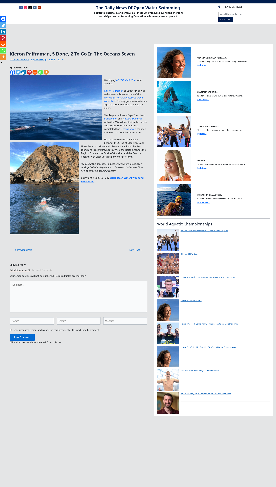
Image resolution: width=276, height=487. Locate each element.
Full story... (202, 65)
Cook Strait (130, 80)
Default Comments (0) (20, 270)
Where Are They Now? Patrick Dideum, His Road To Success (206, 393)
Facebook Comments (42, 270)
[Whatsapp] (40, 72)
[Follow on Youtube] (39, 7)
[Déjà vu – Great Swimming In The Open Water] (168, 380)
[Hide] (1, 63)
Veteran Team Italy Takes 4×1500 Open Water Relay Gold (204, 230)
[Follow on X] (30, 7)
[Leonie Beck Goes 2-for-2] (168, 310)
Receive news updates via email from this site (36, 342)
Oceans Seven (128, 129)
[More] (46, 72)
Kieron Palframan (113, 90)
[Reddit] (35, 72)
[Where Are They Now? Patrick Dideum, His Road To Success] (168, 403)
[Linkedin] (23, 72)
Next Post (136, 250)
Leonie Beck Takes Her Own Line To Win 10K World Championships (209, 347)
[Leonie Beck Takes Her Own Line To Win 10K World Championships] (168, 356)
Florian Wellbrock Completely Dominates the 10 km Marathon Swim (209, 324)
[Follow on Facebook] (21, 7)
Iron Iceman (110, 118)
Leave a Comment (19, 59)
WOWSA (120, 80)
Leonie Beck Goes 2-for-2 (191, 300)
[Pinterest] (29, 72)
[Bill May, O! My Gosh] (168, 263)
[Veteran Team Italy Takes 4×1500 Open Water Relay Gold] (168, 240)
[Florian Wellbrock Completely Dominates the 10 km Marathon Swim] (168, 333)
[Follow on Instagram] (25, 7)
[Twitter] (18, 72)
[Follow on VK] (35, 7)
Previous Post (23, 250)
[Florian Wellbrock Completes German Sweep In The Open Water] (168, 286)
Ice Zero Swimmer (132, 118)
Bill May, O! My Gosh (189, 254)
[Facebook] (12, 72)
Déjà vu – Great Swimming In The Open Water (200, 370)
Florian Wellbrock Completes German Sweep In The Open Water (208, 277)
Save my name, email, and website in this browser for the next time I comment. (56, 330)
